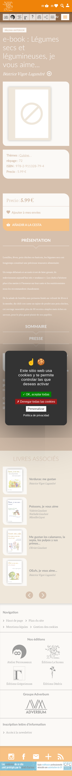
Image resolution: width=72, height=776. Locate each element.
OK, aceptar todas (37, 394)
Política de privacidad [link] (36, 415)
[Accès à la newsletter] (39, 17)
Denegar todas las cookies (37, 401)
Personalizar (36, 408)
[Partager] (46, 17)
